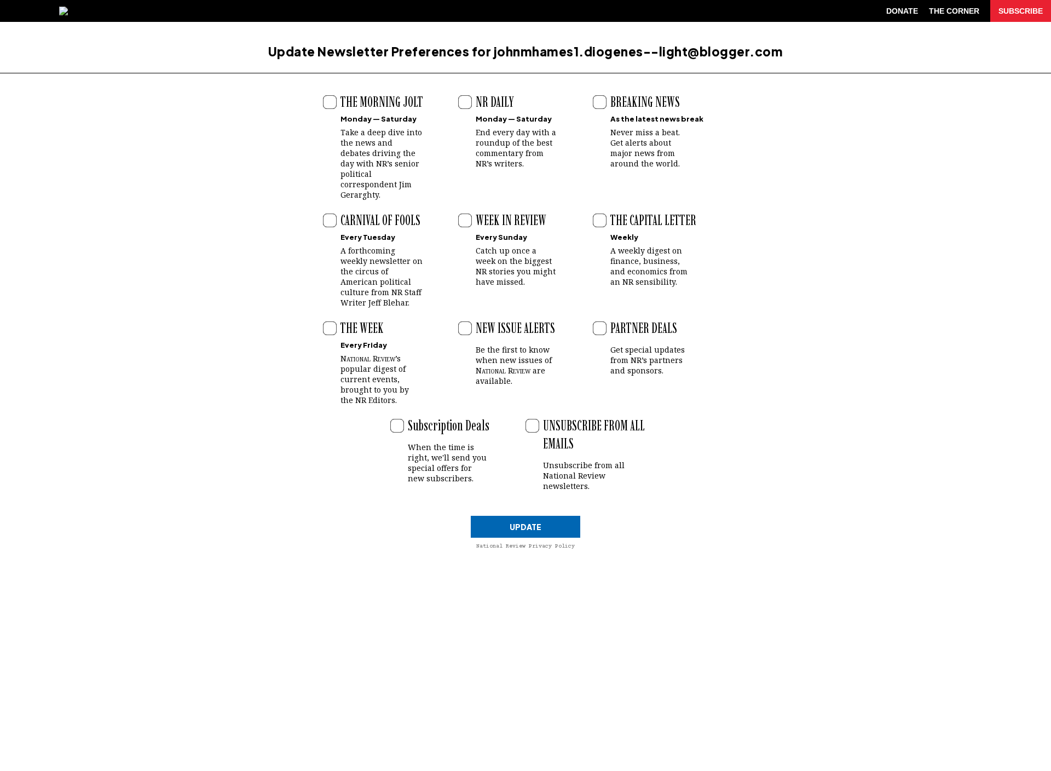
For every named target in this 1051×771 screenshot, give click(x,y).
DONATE (902, 11)
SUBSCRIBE (1020, 11)
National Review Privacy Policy (525, 546)
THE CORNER (954, 11)
